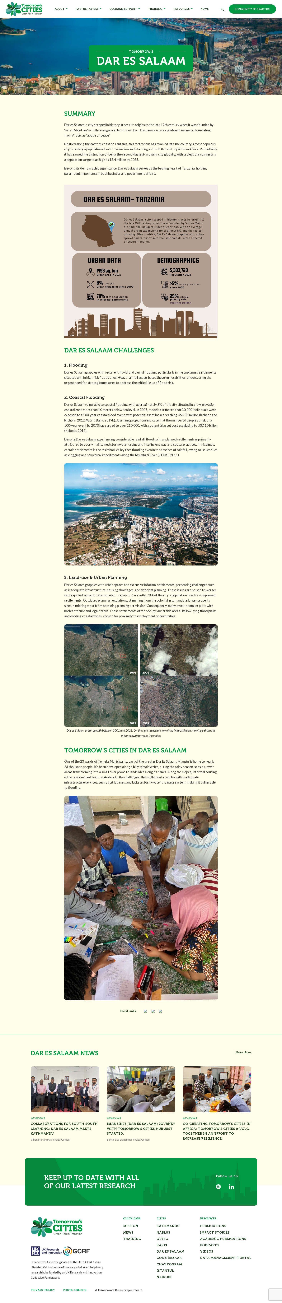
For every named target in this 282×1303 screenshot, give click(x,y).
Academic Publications (223, 1239)
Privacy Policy (43, 1290)
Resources (181, 9)
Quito (162, 1239)
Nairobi (164, 1277)
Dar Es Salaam (170, 1251)
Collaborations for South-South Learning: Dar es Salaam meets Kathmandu (64, 1128)
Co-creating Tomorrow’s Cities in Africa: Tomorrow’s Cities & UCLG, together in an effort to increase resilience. (217, 1131)
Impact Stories (215, 1232)
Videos (206, 1251)
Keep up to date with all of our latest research (91, 1182)
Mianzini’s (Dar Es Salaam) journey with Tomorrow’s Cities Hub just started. (141, 1128)
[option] (141, 56)
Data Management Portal (225, 1258)
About (59, 9)
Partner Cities (87, 9)
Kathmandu (168, 1226)
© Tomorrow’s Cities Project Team (118, 1290)
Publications (213, 1226)
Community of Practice (252, 9)
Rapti (162, 1245)
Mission (130, 1226)
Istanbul (165, 1271)
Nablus (163, 1232)
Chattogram (169, 1264)
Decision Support (123, 9)
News (205, 9)
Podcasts (209, 1245)
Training (155, 9)
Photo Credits (74, 1290)
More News (243, 1052)
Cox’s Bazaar (169, 1258)
